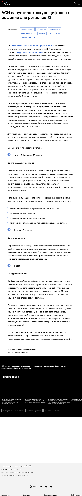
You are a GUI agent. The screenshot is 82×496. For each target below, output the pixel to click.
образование (41, 29)
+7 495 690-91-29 (12, 475)
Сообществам (26, 37)
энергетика (19, 411)
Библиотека (75, 495)
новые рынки (7, 411)
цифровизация (55, 29)
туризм (58, 33)
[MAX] (33, 486)
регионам (42, 33)
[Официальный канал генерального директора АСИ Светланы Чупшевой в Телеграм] (51, 487)
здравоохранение (27, 29)
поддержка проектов (34, 411)
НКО (50, 33)
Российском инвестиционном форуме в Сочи (32, 45)
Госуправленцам (50, 495)
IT (35, 37)
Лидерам (26, 495)
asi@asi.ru (25, 475)
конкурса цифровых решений (29, 52)
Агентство (6, 495)
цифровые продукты (28, 33)
